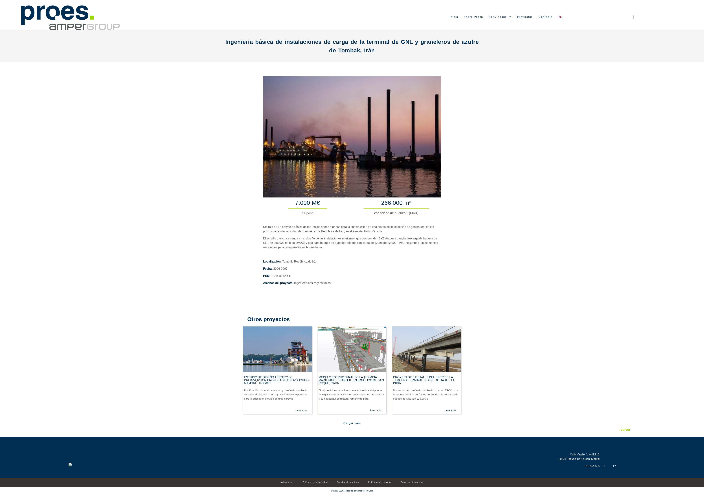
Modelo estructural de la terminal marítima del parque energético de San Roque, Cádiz (351, 380)
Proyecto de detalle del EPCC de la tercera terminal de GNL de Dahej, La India (423, 380)
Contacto (545, 16)
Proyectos (525, 16)
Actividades (498, 16)
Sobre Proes (473, 16)
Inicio (454, 16)
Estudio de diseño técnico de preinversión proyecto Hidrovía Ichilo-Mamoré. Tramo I (276, 380)
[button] (352, 423)
